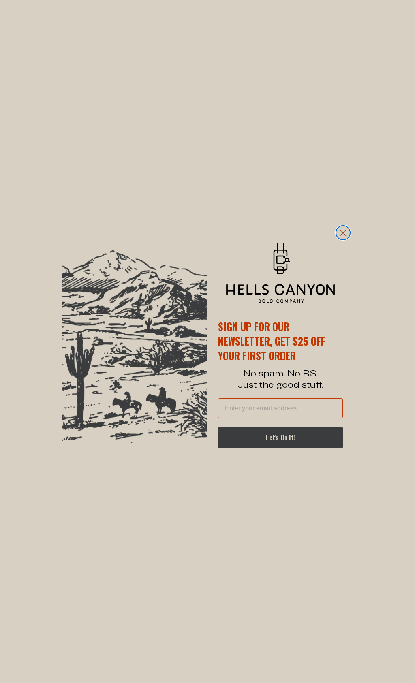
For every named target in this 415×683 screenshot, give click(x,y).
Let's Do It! (280, 437)
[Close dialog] (343, 233)
